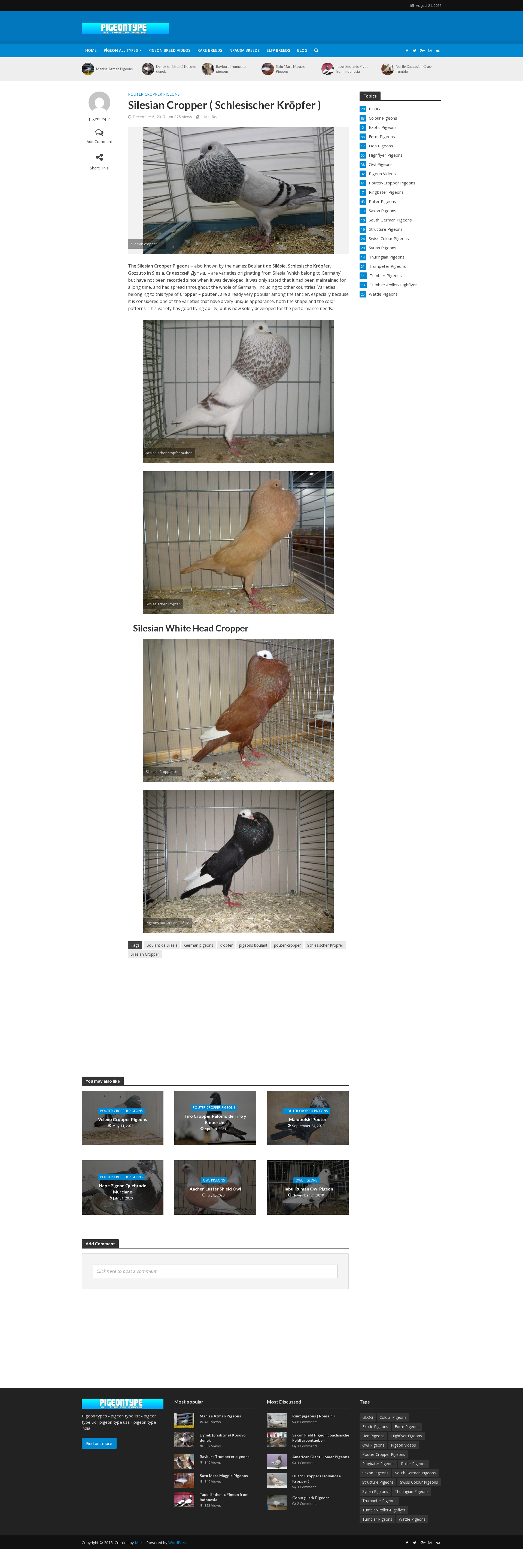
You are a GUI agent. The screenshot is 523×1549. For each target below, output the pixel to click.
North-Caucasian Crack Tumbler (414, 69)
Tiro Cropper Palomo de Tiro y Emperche (215, 1119)
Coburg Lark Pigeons (311, 1497)
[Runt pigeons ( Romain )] (277, 1420)
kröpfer (226, 945)
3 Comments (307, 1446)
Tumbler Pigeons (377, 1519)
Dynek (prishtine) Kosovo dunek (176, 69)
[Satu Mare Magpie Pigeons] (267, 69)
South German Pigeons (415, 1472)
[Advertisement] (238, 1018)
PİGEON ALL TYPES (121, 50)
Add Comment (99, 141)
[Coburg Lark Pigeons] (277, 1502)
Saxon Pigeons (375, 1472)
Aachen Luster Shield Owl (215, 1188)
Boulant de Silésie (162, 945)
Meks (139, 1542)
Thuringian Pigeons (411, 1491)
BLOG (302, 50)
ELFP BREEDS (278, 50)
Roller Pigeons (413, 1463)
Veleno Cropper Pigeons (122, 1119)
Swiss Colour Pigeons (419, 1482)
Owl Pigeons (214, 1180)
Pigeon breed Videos (169, 50)
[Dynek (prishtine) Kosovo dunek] (147, 69)
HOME (91, 50)
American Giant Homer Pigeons (320, 1456)
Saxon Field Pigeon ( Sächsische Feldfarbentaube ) (320, 1437)
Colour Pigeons (392, 1417)
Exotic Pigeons (375, 1426)
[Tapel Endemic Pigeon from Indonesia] (327, 69)
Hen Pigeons (373, 1435)
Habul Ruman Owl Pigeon (307, 1188)
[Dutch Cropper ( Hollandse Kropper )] (277, 1480)
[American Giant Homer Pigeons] (277, 1461)
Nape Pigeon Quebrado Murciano (123, 1188)
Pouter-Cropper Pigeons (154, 94)
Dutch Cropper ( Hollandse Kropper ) (316, 1478)
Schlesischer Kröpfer (325, 945)
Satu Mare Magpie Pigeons (290, 69)
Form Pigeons (407, 1426)
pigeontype (99, 118)
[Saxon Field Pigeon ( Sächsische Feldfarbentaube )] (277, 1439)
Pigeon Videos (403, 1445)
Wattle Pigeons (412, 1519)
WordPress (178, 1542)
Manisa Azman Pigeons (114, 69)
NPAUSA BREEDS (244, 50)
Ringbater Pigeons (378, 1463)
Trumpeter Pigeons (379, 1500)
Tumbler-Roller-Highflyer (383, 1509)
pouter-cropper (287, 945)
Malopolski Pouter (308, 1119)
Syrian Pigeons (375, 1491)
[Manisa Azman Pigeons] (87, 69)
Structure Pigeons (378, 1482)
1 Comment (306, 1462)
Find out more (99, 1443)
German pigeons (198, 945)
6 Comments (307, 1421)
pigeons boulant (253, 945)
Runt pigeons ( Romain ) (313, 1416)
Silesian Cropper (145, 954)
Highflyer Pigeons (406, 1435)
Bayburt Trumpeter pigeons (231, 69)
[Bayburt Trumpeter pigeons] (207, 69)
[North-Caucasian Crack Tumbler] (387, 69)
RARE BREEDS (209, 50)
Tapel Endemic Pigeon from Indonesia (353, 69)
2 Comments (307, 1503)
